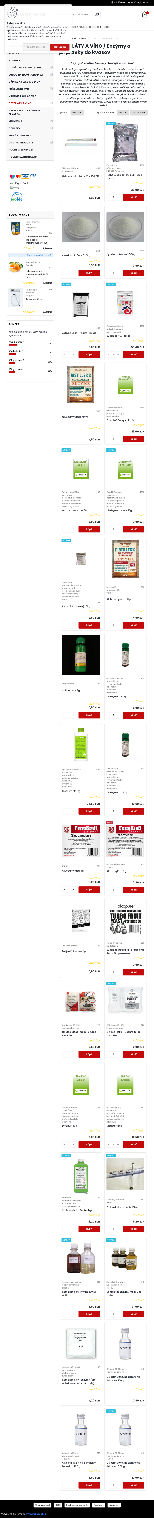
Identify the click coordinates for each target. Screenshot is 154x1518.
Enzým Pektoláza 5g (74, 951)
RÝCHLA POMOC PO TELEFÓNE (85, 27)
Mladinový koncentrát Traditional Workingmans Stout (37, 239)
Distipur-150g (114, 1125)
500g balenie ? (16, 360)
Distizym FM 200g (116, 792)
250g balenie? (16, 369)
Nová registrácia (139, 2)
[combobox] (123, 112)
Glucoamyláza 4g (73, 870)
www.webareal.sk (36, 1513)
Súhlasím (60, 47)
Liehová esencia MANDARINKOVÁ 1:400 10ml (37, 274)
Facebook (99, 1505)
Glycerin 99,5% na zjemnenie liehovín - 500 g (123, 1464)
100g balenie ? (16, 342)
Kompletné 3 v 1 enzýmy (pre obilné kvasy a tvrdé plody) (78, 1381)
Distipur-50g (69, 1125)
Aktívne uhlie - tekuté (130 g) (79, 333)
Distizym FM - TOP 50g (75, 510)
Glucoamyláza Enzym (75, 416)
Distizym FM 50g (116, 696)
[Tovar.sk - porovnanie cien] (12, 175)
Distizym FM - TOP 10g (119, 510)
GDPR (58, 1505)
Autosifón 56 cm (34, 299)
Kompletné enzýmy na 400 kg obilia (124, 1293)
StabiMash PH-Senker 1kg (77, 1210)
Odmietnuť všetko (35, 47)
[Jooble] (16, 194)
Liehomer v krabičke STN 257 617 (80, 176)
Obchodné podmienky (77, 1505)
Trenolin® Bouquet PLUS (120, 420)
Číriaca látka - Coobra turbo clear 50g (79, 1033)
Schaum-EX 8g (71, 690)
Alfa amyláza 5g (116, 871)
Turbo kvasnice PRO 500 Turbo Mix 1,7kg (124, 176)
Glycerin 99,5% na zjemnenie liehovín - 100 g (123, 1378)
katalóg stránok (19, 183)
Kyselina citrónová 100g (76, 255)
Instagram (114, 1505)
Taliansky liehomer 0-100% (122, 1207)
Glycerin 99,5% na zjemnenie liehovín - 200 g (79, 1464)
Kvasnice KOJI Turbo (118, 335)
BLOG (107, 27)
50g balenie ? (16, 351)
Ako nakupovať (42, 1505)
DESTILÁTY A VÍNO (77, 38)
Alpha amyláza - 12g (118, 599)
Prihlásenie (120, 2)
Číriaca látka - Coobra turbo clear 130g (123, 1033)
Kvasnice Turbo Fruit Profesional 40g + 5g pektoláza (125, 951)
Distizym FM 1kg (71, 791)
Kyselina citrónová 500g (120, 254)
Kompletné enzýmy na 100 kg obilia (79, 1293)
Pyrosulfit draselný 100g (76, 606)
